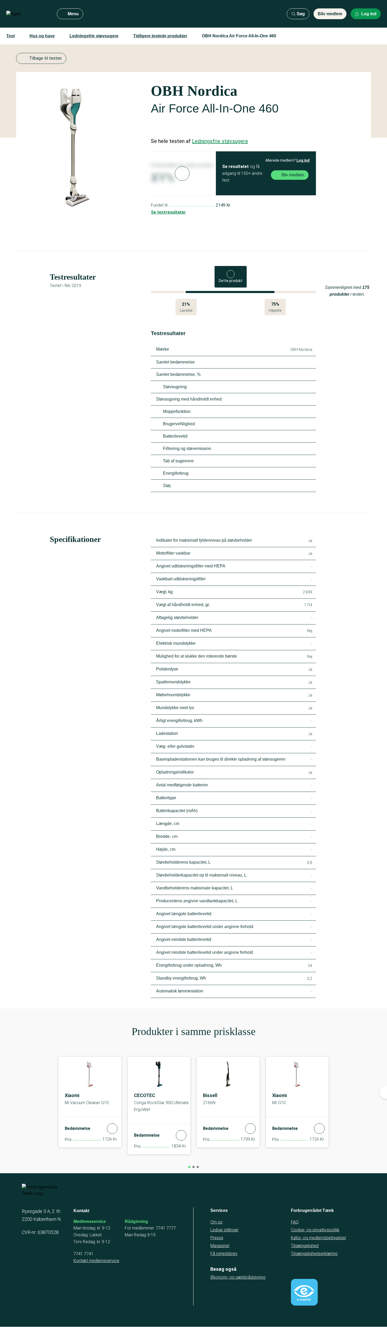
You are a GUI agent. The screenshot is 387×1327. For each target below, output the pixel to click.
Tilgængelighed (305, 1245)
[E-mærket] (304, 1292)
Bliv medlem (330, 14)
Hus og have (42, 36)
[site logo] (27, 14)
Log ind (303, 160)
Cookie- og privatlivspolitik (315, 1229)
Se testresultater (168, 212)
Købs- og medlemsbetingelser (318, 1237)
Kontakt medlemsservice (96, 1260)
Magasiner (220, 1245)
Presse (216, 1237)
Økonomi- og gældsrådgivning (237, 1277)
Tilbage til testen (45, 58)
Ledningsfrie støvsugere (94, 36)
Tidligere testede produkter (160, 36)
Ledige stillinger (224, 1229)
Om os (216, 1222)
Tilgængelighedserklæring (314, 1253)
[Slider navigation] (189, 1167)
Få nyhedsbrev (223, 1253)
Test (10, 36)
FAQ (295, 1222)
